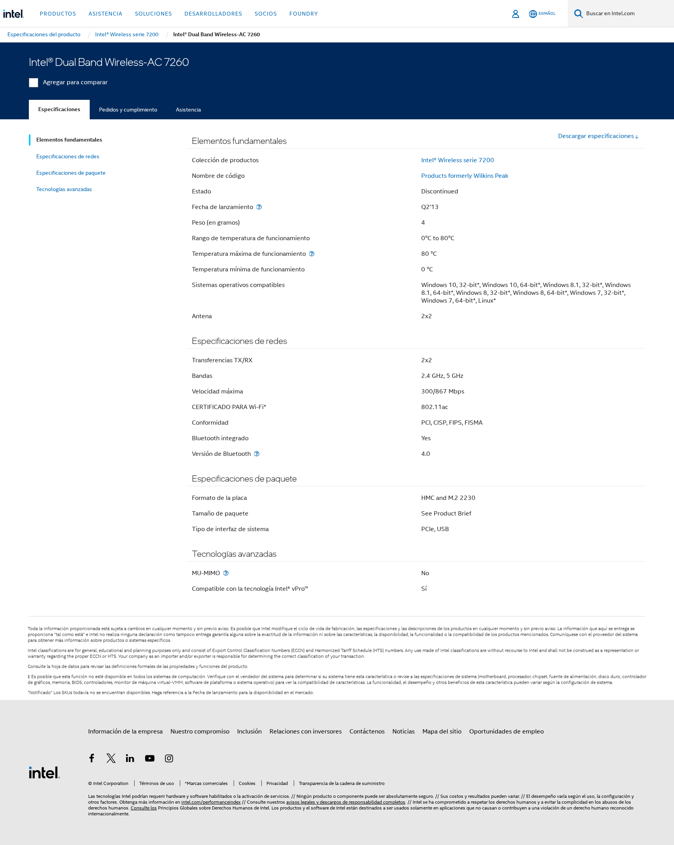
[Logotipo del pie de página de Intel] (44, 772)
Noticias (403, 731)
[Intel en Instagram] (169, 760)
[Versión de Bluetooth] (256, 453)
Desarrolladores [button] (213, 13)
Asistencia (188, 109)
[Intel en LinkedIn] (130, 760)
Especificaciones (59, 109)
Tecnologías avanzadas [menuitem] (64, 189)
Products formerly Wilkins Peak (464, 176)
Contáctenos (367, 731)
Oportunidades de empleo (506, 731)
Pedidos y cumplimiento (128, 109)
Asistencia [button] (105, 13)
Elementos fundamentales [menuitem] (69, 139)
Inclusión (249, 731)
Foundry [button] (303, 13)
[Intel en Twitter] (111, 760)
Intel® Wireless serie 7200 (457, 160)
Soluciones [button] (153, 13)
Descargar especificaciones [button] (596, 136)
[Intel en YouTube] (149, 760)
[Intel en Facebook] (91, 760)
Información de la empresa (125, 731)
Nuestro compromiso (199, 731)
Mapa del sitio (441, 731)
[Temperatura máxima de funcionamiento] (311, 253)
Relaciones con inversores (306, 731)
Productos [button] (58, 13)
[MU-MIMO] (226, 573)
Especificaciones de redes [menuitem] (67, 156)
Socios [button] (266, 13)
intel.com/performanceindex (211, 802)
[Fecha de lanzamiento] (259, 207)
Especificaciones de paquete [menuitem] (71, 172)
